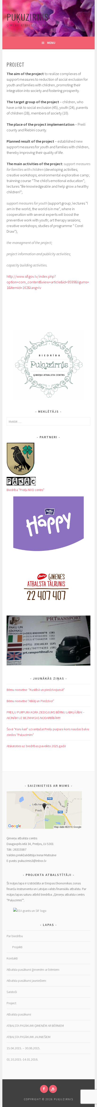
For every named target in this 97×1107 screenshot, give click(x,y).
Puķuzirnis (28, 17)
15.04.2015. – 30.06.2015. (23, 1048)
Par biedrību (15, 936)
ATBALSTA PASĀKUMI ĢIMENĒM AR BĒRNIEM (35, 1025)
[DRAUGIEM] (53, 1089)
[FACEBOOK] (44, 1089)
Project (11, 1003)
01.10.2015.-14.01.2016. (22, 1059)
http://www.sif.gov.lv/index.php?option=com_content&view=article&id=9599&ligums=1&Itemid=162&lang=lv (48, 282)
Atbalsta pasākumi (19, 1014)
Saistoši (12, 992)
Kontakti (12, 958)
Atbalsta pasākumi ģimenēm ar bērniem (33, 969)
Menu (51, 43)
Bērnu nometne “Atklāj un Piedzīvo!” (30, 701)
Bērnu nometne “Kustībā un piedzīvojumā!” (36, 690)
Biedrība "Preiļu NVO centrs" (25, 490)
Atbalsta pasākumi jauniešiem (26, 980)
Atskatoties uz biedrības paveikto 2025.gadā (36, 746)
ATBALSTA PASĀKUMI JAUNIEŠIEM (29, 1037)
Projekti (17, 947)
